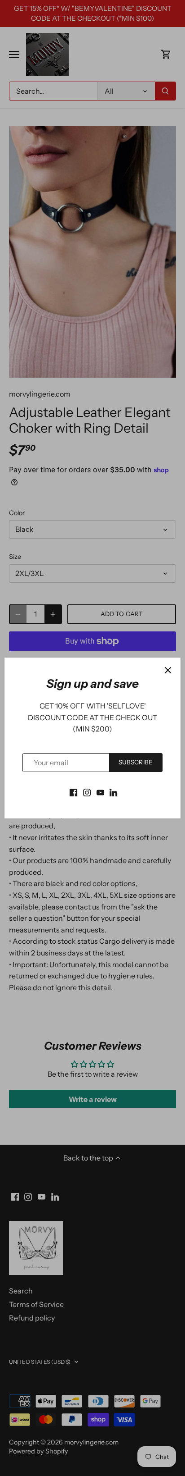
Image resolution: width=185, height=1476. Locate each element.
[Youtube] (100, 791)
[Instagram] (87, 791)
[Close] (168, 670)
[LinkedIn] (113, 791)
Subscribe (136, 762)
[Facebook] (73, 791)
